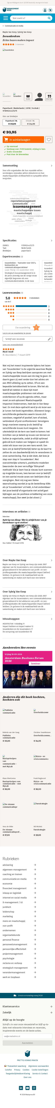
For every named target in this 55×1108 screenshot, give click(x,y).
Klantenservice (11, 1006)
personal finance (11, 940)
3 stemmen (19, 44)
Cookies (26, 1070)
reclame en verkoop (12, 963)
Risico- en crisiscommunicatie (42, 782)
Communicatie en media (14, 26)
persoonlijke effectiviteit (14, 949)
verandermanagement (14, 972)
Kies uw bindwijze (10, 116)
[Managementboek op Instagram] (34, 1088)
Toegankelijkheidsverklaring (18, 1073)
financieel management (14, 888)
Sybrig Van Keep (24, 32)
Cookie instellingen (40, 1070)
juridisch (7, 907)
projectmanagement (13, 954)
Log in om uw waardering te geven (17, 333)
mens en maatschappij (14, 921)
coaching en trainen (12, 874)
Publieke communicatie (9, 736)
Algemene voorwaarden (38, 1066)
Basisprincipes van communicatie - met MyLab (12, 783)
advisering (8, 865)
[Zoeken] (49, 18)
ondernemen (9, 930)
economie (7, 883)
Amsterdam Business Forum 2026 (24, 659)
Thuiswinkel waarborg (17, 1066)
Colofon (8, 1070)
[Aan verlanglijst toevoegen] (48, 139)
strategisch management (15, 968)
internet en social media (15, 897)
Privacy (17, 1070)
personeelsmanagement (15, 944)
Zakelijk (7, 1012)
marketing (8, 916)
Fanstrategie (39, 830)
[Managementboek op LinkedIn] (21, 1088)
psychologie (8, 958)
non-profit (8, 925)
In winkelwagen (19, 139)
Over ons (27, 1077)
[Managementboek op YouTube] (27, 1088)
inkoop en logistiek (12, 893)
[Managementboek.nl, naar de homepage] (11, 11)
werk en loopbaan (11, 977)
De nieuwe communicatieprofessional (12, 831)
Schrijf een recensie (15, 339)
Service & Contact (40, 1073)
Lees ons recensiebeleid (13, 345)
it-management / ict (13, 902)
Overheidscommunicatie (43, 735)
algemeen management (15, 869)
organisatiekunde (11, 935)
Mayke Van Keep (10, 32)
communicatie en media (15, 879)
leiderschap (8, 911)
